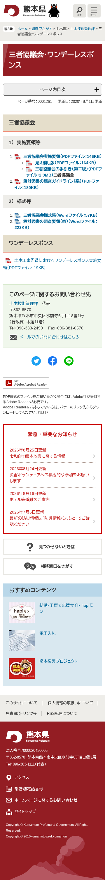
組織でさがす (42, 29)
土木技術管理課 (82, 29)
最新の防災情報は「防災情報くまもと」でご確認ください (50, 521)
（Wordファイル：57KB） (60, 215)
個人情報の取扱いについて (70, 703)
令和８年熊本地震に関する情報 (37, 456)
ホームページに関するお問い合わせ (46, 800)
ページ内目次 (52, 89)
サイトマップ (25, 811)
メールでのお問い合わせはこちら (49, 337)
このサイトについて (22, 703)
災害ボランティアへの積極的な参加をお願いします (49, 477)
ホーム (23, 29)
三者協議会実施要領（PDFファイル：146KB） (62, 156)
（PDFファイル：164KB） (65, 163)
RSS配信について (62, 713)
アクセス (22, 777)
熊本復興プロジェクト (58, 661)
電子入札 (47, 633)
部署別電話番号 (29, 788)
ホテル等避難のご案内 (30, 499)
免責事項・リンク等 (21, 713)
